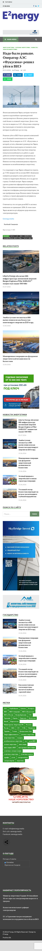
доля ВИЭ (32, 741)
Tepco (12, 236)
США (12, 728)
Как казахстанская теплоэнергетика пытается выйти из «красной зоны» (26, 688)
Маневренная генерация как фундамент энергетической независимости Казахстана (20, 358)
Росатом (28, 725)
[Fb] (34, 6)
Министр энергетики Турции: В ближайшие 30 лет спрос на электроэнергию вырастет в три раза (20, 898)
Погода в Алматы (9, 859)
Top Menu (8, 2)
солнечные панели (27, 754)
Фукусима (28, 238)
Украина (7, 731)
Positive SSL (7, 937)
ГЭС (30, 715)
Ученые (14, 731)
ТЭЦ (23, 728)
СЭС (18, 728)
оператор (27, 236)
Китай (6, 721)
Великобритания (20, 715)
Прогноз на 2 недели (12, 865)
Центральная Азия (25, 731)
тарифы (6, 757)
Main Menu (11, 39)
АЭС (17, 236)
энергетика (20, 761)
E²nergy (16, 70)
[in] (36, 6)
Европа (15, 718)
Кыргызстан (14, 721)
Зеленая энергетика (22, 47)
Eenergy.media (8, 219)
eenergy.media (16, 831)
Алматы (23, 708)
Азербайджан (13, 708)
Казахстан (32, 718)
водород (20, 738)
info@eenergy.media (16, 828)
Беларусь (31, 708)
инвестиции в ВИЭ (10, 747)
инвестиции (22, 744)
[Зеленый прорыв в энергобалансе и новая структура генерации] (10, 476)
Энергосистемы (8, 47)
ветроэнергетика (9, 738)
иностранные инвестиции (26, 747)
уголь (13, 757)
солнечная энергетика (11, 754)
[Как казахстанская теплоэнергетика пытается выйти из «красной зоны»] (10, 685)
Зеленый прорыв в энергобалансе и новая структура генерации (27, 478)
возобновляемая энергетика (13, 741)
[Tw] (38, 6)
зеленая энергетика (10, 744)
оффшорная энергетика (12, 238)
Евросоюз (23, 718)
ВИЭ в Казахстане (28, 712)
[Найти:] (21, 514)
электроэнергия (9, 761)
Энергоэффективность (11, 734)
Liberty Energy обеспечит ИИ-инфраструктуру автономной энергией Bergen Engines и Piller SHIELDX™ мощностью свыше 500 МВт (19, 280)
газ (26, 741)
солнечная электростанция (13, 751)
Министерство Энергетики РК (14, 725)
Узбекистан (31, 728)
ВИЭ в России (8, 715)
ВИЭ (21, 236)
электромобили (23, 757)
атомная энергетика (27, 734)
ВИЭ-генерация (14, 712)
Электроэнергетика (10, 49)
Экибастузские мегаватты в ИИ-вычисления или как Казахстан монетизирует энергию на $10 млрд (18, 320)
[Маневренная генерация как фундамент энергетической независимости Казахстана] (21, 354)
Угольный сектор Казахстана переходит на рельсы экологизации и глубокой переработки (28, 492)
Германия (7, 718)
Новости (34, 47)
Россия (6, 728)
